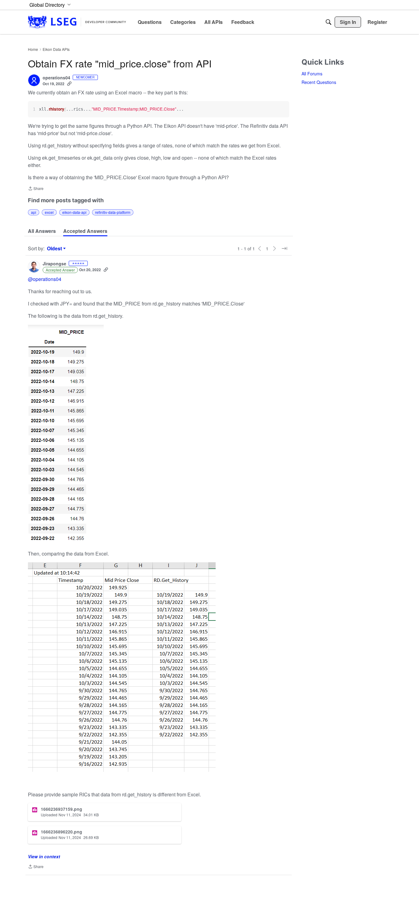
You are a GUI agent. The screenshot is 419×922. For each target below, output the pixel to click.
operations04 (56, 78)
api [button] (33, 212)
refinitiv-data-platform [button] (112, 212)
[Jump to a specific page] (284, 248)
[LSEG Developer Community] (77, 22)
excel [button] (49, 212)
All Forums (312, 73)
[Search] (328, 22)
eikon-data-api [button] (74, 212)
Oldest (55, 248)
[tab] (42, 231)
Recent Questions (319, 82)
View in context (44, 856)
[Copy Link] (69, 83)
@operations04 (44, 279)
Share (36, 189)
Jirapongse (54, 264)
